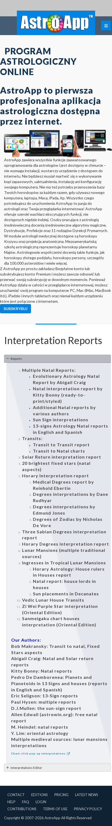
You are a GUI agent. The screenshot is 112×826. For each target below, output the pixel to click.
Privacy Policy (88, 809)
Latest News (86, 795)
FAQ (25, 802)
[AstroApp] (56, 23)
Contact (16, 795)
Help (11, 802)
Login (41, 802)
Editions (39, 795)
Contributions (21, 809)
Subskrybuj (15, 308)
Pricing (61, 795)
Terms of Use (55, 809)
